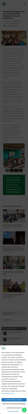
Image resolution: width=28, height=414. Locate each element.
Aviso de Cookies (7, 393)
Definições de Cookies (14, 408)
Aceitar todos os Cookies (14, 399)
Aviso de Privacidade (13, 411)
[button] (24, 410)
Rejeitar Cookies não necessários (14, 404)
